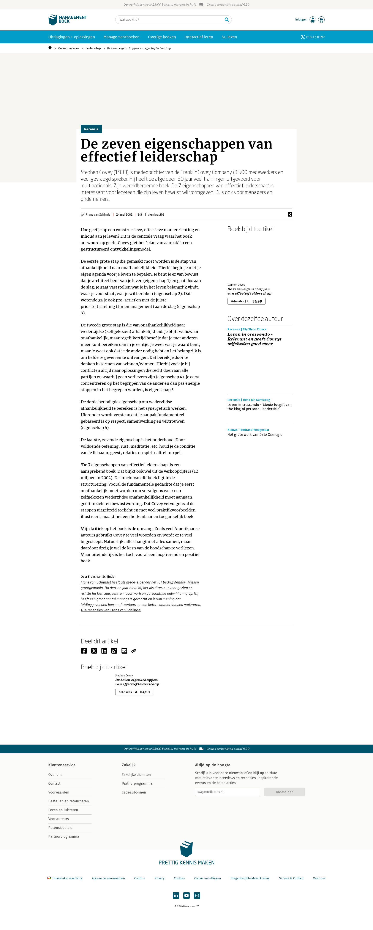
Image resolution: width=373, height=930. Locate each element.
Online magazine (68, 48)
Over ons (55, 775)
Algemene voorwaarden (108, 878)
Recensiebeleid (60, 828)
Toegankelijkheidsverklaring (250, 878)
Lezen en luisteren (63, 810)
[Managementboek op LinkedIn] (176, 895)
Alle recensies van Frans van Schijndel (111, 610)
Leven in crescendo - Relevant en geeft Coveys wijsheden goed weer (255, 339)
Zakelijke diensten (136, 775)
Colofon (139, 878)
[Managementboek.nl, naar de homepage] (67, 24)
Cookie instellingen (207, 878)
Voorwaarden (58, 792)
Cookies (179, 878)
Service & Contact (291, 878)
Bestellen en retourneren (68, 801)
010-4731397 (315, 37)
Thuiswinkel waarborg (67, 878)
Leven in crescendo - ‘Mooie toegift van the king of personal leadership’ (260, 407)
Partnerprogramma (63, 836)
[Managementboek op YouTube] (186, 895)
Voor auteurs (58, 819)
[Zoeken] (226, 19)
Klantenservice (62, 765)
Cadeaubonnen (134, 792)
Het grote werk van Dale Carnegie (255, 435)
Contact (54, 783)
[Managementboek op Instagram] (197, 895)
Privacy (159, 878)
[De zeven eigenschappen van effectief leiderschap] (243, 256)
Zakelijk (129, 765)
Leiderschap (93, 48)
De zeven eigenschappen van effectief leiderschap (139, 48)
